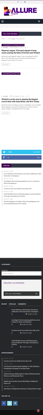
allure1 (5, 47)
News (22, 45)
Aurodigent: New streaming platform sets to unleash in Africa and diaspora (26, 321)
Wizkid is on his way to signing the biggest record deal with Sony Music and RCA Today (20, 100)
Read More (5, 64)
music (13, 73)
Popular (12, 304)
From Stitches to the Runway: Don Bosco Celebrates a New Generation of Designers (25, 310)
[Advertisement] (21, 132)
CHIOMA (15, 324)
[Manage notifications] (38, 410)
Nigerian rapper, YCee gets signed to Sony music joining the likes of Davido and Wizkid (21, 51)
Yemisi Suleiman (18, 314)
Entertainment (15, 45)
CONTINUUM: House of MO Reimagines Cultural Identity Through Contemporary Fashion (25, 342)
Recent (4, 304)
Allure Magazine (6, 45)
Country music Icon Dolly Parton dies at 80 (26, 330)
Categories (5, 270)
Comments (22, 304)
